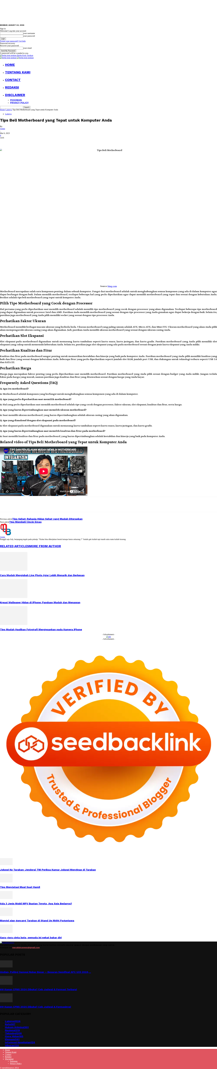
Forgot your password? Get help (13, 41)
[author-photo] (6, 535)
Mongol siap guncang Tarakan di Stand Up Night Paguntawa (37, 920)
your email (27, 48)
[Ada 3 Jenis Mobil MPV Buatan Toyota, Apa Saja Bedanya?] (6, 898)
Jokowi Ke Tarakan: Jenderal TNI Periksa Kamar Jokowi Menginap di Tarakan (48, 869)
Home (10, 65)
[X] (13, 141)
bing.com (112, 286)
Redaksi (12, 87)
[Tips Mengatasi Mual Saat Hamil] (6, 882)
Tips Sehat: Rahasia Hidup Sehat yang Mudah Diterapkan (47, 518)
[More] (40, 141)
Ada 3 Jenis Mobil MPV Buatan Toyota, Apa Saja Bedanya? (36, 903)
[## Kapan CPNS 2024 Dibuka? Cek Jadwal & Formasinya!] (6, 1001)
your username (29, 33)
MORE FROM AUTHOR (45, 546)
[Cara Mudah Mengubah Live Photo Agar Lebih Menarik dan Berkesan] (13, 570)
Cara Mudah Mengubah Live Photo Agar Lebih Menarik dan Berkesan (42, 575)
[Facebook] (4, 141)
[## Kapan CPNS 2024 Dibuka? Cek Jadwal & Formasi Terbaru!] (6, 984)
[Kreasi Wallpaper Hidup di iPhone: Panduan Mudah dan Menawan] (13, 597)
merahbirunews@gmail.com (26, 947)
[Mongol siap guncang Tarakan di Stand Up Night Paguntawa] (6, 915)
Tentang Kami (17, 72)
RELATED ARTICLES (14, 546)
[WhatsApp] (31, 141)
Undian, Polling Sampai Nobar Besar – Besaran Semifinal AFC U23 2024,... (45, 971)
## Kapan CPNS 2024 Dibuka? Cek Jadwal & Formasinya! (35, 1006)
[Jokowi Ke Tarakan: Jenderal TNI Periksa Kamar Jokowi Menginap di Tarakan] (6, 864)
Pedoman (16, 100)
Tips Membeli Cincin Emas (25, 521)
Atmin (2, 129)
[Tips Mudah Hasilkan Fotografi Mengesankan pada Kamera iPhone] (13, 624)
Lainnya (8, 110)
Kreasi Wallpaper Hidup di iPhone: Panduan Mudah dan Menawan (40, 602)
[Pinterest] (22, 141)
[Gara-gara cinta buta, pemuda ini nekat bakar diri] (6, 932)
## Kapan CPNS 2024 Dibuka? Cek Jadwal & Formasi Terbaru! (38, 989)
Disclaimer (15, 95)
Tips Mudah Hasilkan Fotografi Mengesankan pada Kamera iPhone (41, 629)
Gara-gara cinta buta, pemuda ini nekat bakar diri (31, 937)
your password (29, 36)
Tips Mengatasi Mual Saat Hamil (20, 887)
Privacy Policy (19, 102)
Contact (13, 80)
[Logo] (8, 58)
